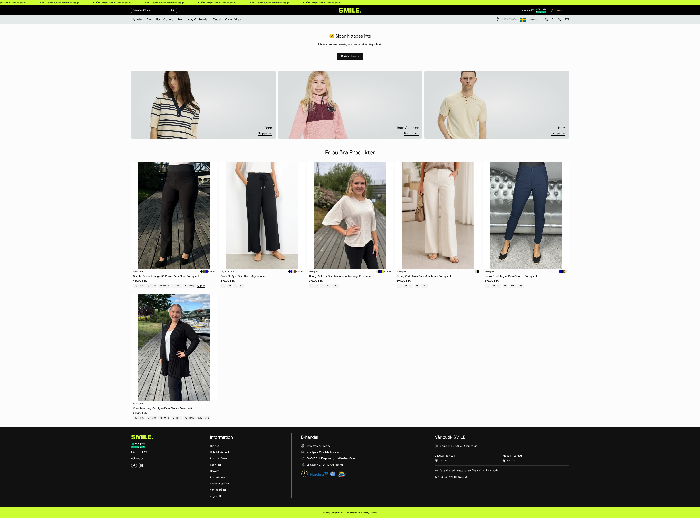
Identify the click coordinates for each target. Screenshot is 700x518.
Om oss (214, 445)
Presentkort (560, 10)
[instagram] (141, 465)
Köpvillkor (215, 464)
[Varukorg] (566, 18)
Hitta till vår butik (220, 452)
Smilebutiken (337, 512)
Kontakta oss (217, 477)
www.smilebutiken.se (319, 445)
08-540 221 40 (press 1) (320, 458)
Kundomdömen (219, 458)
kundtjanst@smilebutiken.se (323, 452)
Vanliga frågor (218, 489)
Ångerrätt (215, 496)
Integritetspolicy (219, 483)
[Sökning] (546, 19)
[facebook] (134, 465)
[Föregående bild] (136, 215)
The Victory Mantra (367, 512)
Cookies (214, 471)
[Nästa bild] (211, 215)
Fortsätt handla (350, 56)
